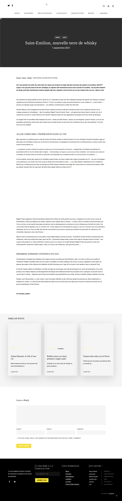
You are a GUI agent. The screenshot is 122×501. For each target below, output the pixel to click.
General (61, 348)
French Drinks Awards (72, 484)
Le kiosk (68, 482)
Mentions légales (93, 476)
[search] (104, 6)
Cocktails (68, 479)
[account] (108, 6)
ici (69, 162)
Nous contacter (93, 471)
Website (80, 429)
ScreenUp (111, 493)
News (64, 37)
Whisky (57, 37)
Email (49, 429)
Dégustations (69, 476)
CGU (90, 484)
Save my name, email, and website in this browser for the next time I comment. (49, 438)
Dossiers (68, 474)
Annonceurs (92, 474)
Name (19, 429)
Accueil (18, 78)
